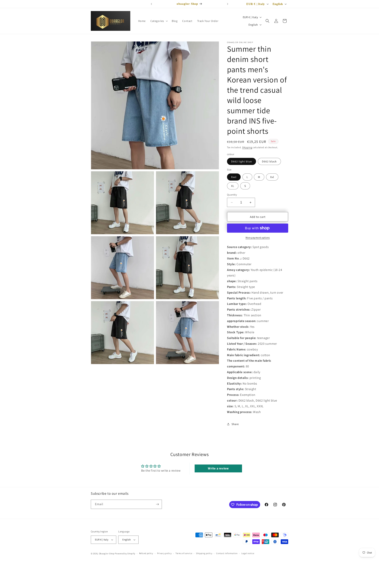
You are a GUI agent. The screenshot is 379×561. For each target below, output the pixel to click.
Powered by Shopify (125, 553)
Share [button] (235, 424)
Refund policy (146, 553)
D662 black (269, 161)
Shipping (247, 147)
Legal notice (247, 553)
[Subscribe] (157, 504)
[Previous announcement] (151, 4)
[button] (158, 21)
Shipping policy (204, 553)
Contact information (226, 553)
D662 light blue (241, 161)
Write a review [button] (218, 468)
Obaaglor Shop (106, 553)
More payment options (258, 237)
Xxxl (233, 177)
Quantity (232, 194)
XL (232, 186)
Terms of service (183, 553)
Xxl (272, 177)
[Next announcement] (227, 4)
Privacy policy (164, 553)
